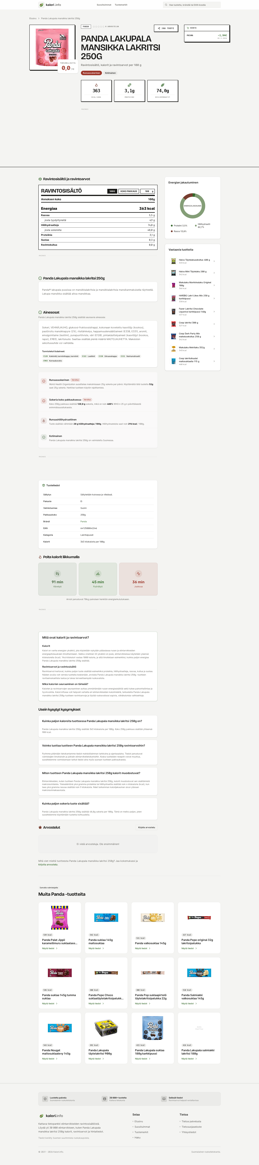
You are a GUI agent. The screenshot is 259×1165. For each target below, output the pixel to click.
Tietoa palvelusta (191, 1121)
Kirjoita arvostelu (146, 827)
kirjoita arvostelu (48, 864)
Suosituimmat (104, 4)
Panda (83, 521)
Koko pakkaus (129, 191)
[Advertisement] (129, 132)
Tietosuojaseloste (192, 1126)
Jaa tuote (167, 28)
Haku (137, 1137)
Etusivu (32, 18)
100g (112, 191)
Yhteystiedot (189, 1132)
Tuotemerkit (121, 4)
